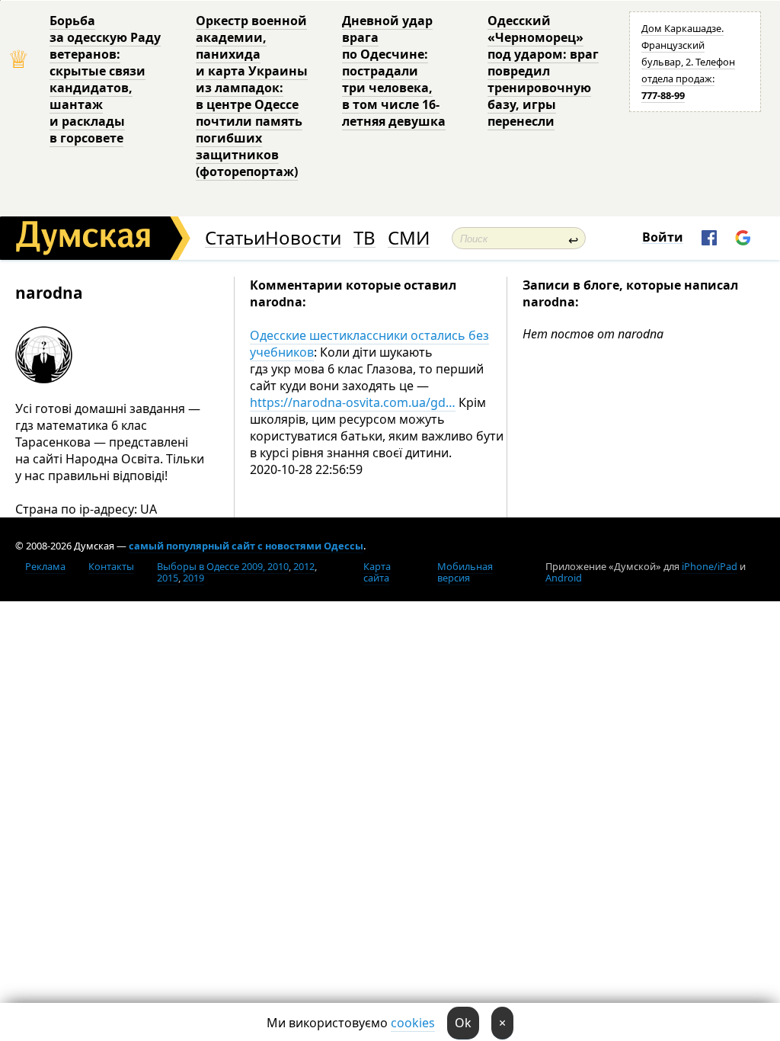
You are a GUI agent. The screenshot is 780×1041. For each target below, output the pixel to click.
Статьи (235, 238)
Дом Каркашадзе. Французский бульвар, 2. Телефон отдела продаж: (688, 61)
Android (563, 578)
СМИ (409, 238)
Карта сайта (377, 572)
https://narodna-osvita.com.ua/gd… (353, 402)
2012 (304, 566)
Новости (303, 238)
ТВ (364, 238)
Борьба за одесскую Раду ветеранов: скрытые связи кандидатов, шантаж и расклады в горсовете (105, 79)
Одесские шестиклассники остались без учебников (369, 343)
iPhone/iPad (709, 566)
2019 (193, 578)
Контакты (111, 566)
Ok (463, 1022)
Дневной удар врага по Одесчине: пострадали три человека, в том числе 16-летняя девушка (394, 71)
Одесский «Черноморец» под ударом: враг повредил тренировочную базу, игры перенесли (543, 71)
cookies (413, 1022)
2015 (167, 578)
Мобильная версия (465, 572)
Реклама (45, 566)
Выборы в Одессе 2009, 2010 (223, 566)
